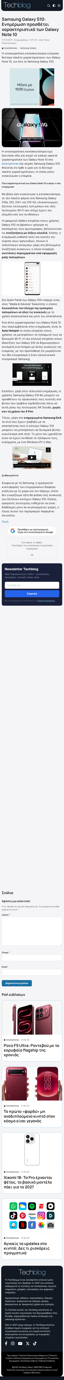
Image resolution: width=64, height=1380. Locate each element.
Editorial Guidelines (47, 1361)
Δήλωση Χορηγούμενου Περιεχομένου (30, 1358)
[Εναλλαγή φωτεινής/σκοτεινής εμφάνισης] (54, 5)
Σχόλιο (6, 915)
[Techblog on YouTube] (20, 1343)
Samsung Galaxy (28, 48)
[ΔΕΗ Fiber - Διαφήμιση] (32, 87)
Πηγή (5, 521)
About (30, 1367)
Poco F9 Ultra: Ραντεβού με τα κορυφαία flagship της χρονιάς (31, 1050)
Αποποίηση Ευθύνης (29, 1361)
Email (5, 967)
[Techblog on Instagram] (12, 1343)
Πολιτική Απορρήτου (46, 601)
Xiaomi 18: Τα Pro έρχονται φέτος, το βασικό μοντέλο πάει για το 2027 (28, 1182)
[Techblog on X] (27, 1343)
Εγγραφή (32, 593)
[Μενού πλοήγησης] (59, 5)
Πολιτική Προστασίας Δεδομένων (33, 1355)
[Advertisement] (32, 749)
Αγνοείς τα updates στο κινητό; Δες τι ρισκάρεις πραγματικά (27, 1248)
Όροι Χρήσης (12, 1355)
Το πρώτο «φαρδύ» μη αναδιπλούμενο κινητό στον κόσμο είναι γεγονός (29, 1116)
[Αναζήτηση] (48, 6)
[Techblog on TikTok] (35, 1343)
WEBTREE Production (43, 1367)
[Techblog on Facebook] (6, 1343)
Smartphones (10, 48)
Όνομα (6, 952)
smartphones (10, 163)
